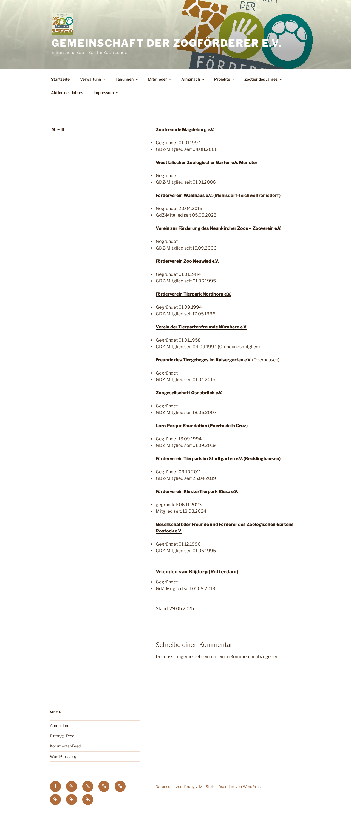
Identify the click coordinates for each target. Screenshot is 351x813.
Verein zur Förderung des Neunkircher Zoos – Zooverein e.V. (218, 228)
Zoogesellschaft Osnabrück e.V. (189, 392)
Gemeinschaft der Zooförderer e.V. (167, 43)
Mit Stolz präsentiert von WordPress (230, 786)
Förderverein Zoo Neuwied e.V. (187, 261)
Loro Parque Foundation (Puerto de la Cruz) (202, 425)
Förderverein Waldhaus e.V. (184, 195)
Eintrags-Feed (62, 735)
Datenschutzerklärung (175, 786)
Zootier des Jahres (261, 79)
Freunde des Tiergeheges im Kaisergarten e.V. (203, 359)
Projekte (222, 79)
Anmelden (59, 725)
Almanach (190, 79)
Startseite (60, 79)
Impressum (104, 92)
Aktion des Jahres (67, 92)
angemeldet (188, 656)
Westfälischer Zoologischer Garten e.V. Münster (206, 162)
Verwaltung (90, 79)
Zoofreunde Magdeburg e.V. (185, 129)
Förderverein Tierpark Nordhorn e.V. (193, 294)
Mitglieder (157, 79)
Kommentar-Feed (65, 746)
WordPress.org (63, 756)
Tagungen (124, 79)
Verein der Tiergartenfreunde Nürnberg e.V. (201, 327)
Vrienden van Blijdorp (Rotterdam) (197, 571)
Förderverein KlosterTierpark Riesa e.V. (197, 491)
